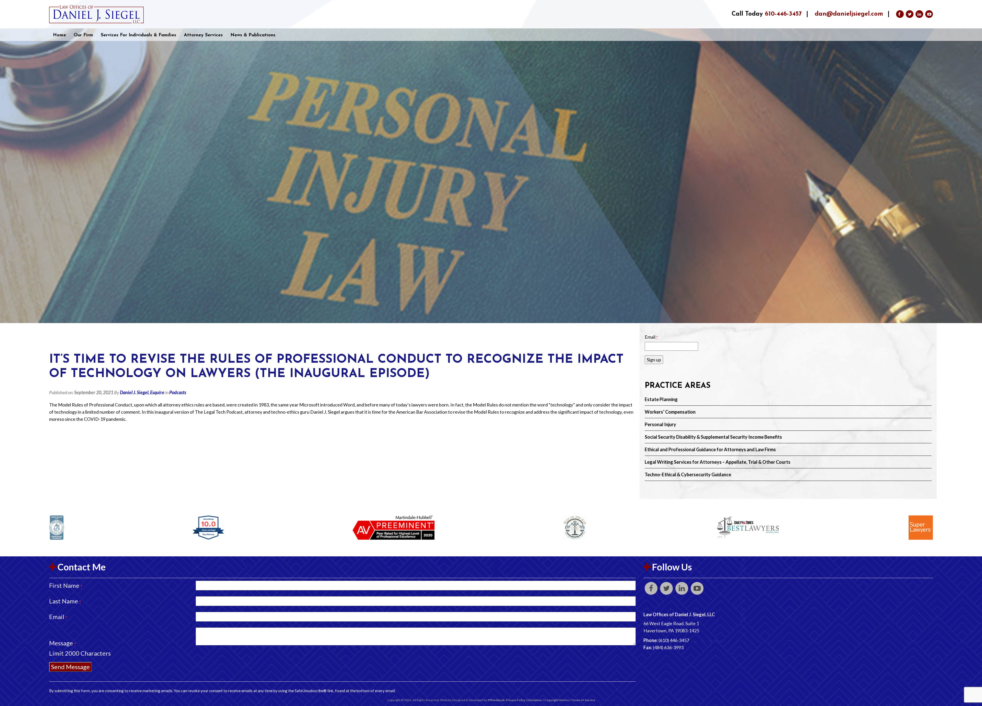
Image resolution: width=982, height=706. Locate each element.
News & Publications (252, 35)
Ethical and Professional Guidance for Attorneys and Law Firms (710, 449)
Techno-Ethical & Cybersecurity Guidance (688, 474)
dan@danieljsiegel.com (849, 14)
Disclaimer (534, 700)
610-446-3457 (783, 14)
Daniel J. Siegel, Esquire (142, 392)
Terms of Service (583, 700)
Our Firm (83, 35)
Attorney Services (203, 35)
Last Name (65, 601)
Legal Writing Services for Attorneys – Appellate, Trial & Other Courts (717, 462)
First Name (65, 585)
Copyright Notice (556, 700)
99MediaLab (496, 700)
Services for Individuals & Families (138, 35)
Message (62, 643)
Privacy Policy (515, 700)
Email (651, 337)
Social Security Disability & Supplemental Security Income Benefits (713, 437)
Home (59, 35)
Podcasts (177, 392)
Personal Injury (660, 424)
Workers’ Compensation (670, 412)
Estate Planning (661, 399)
